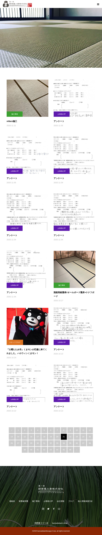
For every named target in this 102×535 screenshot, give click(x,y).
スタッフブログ (14, 342)
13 (12, 437)
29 (31, 443)
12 (90, 430)
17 (38, 437)
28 (25, 443)
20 (57, 437)
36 (77, 443)
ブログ (71, 501)
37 (83, 443)
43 (51, 450)
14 (18, 437)
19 (51, 437)
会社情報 (60, 501)
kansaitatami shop (59, 523)
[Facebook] (53, 508)
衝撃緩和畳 (23, 501)
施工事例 (14, 114)
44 (57, 450)
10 (77, 430)
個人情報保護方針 (85, 501)
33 (57, 443)
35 (70, 443)
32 (51, 443)
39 (25, 450)
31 (44, 443)
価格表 (12, 501)
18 (44, 437)
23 (77, 437)
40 (31, 450)
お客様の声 (62, 114)
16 (31, 437)
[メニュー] (98, 4)
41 (38, 450)
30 (38, 443)
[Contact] (59, 508)
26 (12, 443)
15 (25, 437)
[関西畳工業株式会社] (51, 489)
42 (44, 450)
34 (64, 443)
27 (18, 443)
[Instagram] (43, 508)
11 (83, 430)
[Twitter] (48, 508)
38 (90, 443)
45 (64, 450)
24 (83, 437)
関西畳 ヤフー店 (41, 523)
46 (70, 450)
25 (90, 437)
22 (70, 437)
